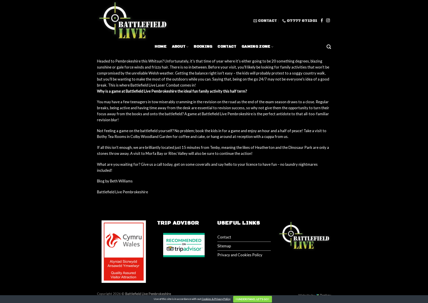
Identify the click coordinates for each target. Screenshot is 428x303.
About (179, 46)
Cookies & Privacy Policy (216, 299)
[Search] (329, 47)
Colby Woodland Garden (151, 136)
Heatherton (265, 147)
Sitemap (224, 246)
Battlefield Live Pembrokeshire (227, 113)
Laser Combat (168, 85)
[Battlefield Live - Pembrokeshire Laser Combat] (133, 21)
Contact (227, 46)
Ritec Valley (178, 153)
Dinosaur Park (300, 147)
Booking (203, 46)
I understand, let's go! (252, 299)
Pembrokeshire (128, 61)
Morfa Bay (154, 153)
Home (161, 46)
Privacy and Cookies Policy (239, 254)
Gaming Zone (256, 46)
